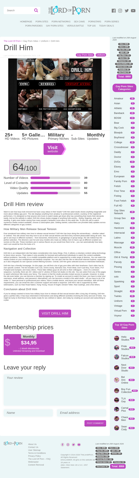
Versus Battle (75, 25)
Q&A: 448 (124, 52)
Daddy (117, 152)
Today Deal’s (106, 25)
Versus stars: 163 (124, 67)
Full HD (118, 205)
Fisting (117, 195)
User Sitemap (34, 450)
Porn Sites (42, 21)
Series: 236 (124, 58)
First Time (119, 191)
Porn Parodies (34, 25)
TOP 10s (91, 25)
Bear (116, 122)
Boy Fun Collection (126, 390)
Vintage (118, 305)
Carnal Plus (124, 409)
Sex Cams (79, 21)
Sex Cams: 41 (124, 72)
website (53, 149)
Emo (116, 171)
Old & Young (121, 257)
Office (117, 252)
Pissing (118, 266)
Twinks (117, 296)
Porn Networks (61, 21)
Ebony (117, 166)
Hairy (117, 223)
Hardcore (119, 228)
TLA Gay (123, 400)
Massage (119, 242)
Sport (117, 286)
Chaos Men (124, 418)
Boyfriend (119, 137)
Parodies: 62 (124, 69)
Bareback (119, 113)
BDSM (117, 118)
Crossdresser (121, 147)
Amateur (118, 98)
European (119, 176)
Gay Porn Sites (54, 25)
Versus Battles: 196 (124, 64)
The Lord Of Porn (12, 41)
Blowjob (118, 132)
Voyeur (118, 315)
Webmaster (33, 462)
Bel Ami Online (124, 380)
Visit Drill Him (55, 313)
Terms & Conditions (37, 453)
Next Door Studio (124, 367)
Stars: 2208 (124, 47)
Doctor (117, 157)
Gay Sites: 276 (123, 55)
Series (117, 271)
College (118, 142)
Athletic (118, 108)
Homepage (26, 21)
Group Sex (120, 218)
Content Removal (36, 465)
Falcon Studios (125, 357)
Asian (117, 103)
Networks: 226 (123, 61)
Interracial (119, 232)
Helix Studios (125, 338)
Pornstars (94, 21)
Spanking (119, 281)
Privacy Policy (34, 456)
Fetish (117, 186)
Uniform (44, 41)
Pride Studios (125, 347)
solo (116, 276)
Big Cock (119, 127)
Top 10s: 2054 (124, 50)
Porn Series (112, 21)
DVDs (117, 161)
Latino (117, 237)
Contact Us (33, 447)
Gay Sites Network (119, 212)
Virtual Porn (120, 310)
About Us (32, 444)
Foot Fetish (120, 200)
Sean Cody (124, 428)
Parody (118, 262)
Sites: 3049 (124, 44)
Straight (118, 291)
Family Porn (120, 181)
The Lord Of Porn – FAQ (39, 459)
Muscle (118, 247)
